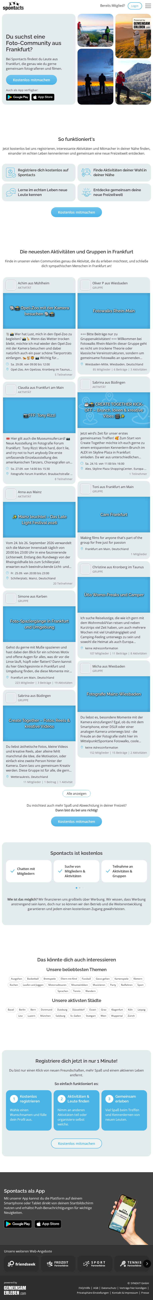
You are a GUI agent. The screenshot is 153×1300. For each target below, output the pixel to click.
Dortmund (46, 1009)
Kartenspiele (121, 978)
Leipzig (141, 1009)
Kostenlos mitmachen (31, 79)
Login (134, 6)
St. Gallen (75, 1015)
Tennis (76, 991)
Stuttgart (91, 1015)
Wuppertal (117, 1015)
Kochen (14, 985)
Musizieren (99, 985)
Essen (92, 1009)
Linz (20, 1015)
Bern (33, 1009)
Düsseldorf (78, 1009)
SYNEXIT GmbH (140, 1283)
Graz (103, 1009)
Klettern (137, 978)
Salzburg (60, 1015)
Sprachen (63, 991)
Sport (140, 985)
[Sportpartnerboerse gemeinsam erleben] (94, 1264)
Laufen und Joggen (33, 985)
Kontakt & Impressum (125, 1292)
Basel (11, 1009)
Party (113, 985)
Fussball (86, 978)
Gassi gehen (103, 978)
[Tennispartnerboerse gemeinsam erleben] (131, 1264)
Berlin (22, 1009)
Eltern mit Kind (69, 978)
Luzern (31, 1015)
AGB (95, 1288)
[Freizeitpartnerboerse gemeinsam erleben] (58, 1264)
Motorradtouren (57, 985)
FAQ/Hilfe (84, 1288)
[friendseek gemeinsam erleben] (21, 1264)
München (45, 1015)
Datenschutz (108, 1288)
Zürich (131, 1015)
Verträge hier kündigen (133, 1288)
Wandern (90, 991)
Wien (103, 1015)
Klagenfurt (117, 1009)
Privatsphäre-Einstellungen (93, 1292)
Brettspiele (50, 978)
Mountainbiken (79, 985)
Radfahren (126, 985)
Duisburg (62, 1009)
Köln (130, 1009)
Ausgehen (16, 978)
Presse (145, 1292)
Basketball (33, 978)
